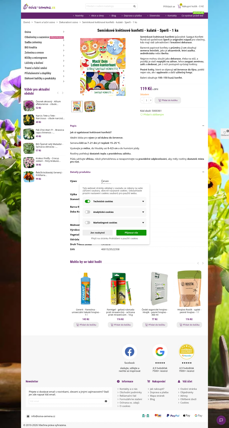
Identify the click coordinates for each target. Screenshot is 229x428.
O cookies (125, 406)
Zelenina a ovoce (34, 52)
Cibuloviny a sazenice (44, 37)
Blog (114, 15)
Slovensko (155, 15)
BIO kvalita (31, 47)
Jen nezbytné (97, 232)
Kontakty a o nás (128, 388)
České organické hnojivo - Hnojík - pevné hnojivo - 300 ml (155, 312)
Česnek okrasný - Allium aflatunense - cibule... (48, 103)
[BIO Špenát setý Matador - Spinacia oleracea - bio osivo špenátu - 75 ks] (28, 148)
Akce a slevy (97, 15)
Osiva (28, 32)
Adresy (184, 395)
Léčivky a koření (34, 62)
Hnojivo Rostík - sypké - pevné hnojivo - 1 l (189, 311)
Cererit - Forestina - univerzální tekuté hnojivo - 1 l (86, 312)
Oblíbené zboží (188, 399)
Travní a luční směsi (36, 68)
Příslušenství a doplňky (38, 73)
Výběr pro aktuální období (37, 91)
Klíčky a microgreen (36, 57)
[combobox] (109, 6)
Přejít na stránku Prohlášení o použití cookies (114, 238)
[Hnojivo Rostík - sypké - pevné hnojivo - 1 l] (189, 288)
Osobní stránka (188, 388)
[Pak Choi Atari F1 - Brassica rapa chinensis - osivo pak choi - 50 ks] (28, 134)
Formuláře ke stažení (131, 399)
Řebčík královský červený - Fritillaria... (49, 174)
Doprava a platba (133, 15)
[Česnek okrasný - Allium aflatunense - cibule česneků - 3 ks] (28, 105)
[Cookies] (179, 402)
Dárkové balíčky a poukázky (40, 78)
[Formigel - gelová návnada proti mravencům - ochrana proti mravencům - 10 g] (120, 288)
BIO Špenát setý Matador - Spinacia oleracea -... (49, 145)
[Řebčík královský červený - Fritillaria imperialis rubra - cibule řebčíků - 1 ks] (28, 176)
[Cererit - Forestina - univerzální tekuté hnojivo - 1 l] (86, 288)
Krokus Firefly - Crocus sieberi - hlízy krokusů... (48, 159)
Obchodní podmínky (131, 392)
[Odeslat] (134, 6)
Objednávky (186, 392)
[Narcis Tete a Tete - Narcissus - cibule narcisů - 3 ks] (28, 119)
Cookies (184, 402)
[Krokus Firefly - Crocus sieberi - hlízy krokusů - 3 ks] (28, 162)
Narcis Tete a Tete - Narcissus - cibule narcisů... (50, 117)
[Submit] (106, 401)
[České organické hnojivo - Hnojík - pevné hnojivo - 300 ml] (155, 288)
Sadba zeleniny (33, 42)
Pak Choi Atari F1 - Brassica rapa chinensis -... (50, 131)
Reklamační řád (128, 395)
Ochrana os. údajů (129, 402)
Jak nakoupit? (157, 388)
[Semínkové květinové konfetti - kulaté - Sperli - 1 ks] (102, 66)
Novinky (79, 15)
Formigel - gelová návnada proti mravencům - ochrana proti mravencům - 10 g (120, 312)
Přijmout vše (131, 232)
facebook (129, 362)
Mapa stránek (157, 395)
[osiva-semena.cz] (42, 6)
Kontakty (172, 15)
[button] (57, 92)
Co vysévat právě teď (192, 14)
